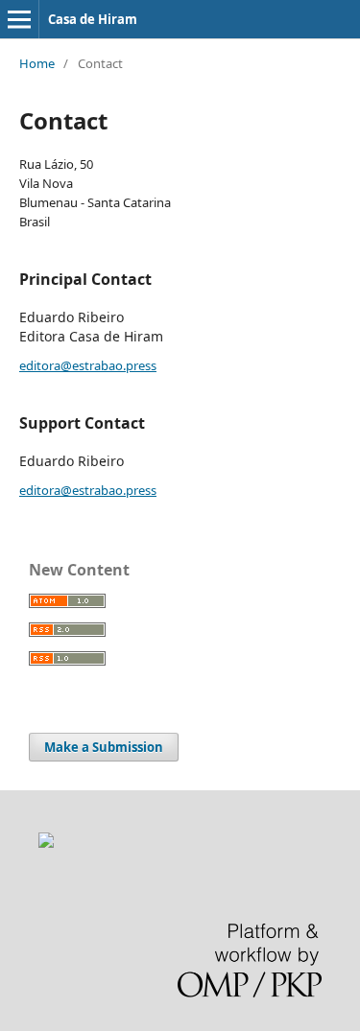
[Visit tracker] (46, 842)
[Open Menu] (19, 19)
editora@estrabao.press (87, 365)
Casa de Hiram (92, 19)
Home (37, 63)
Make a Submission (103, 747)
